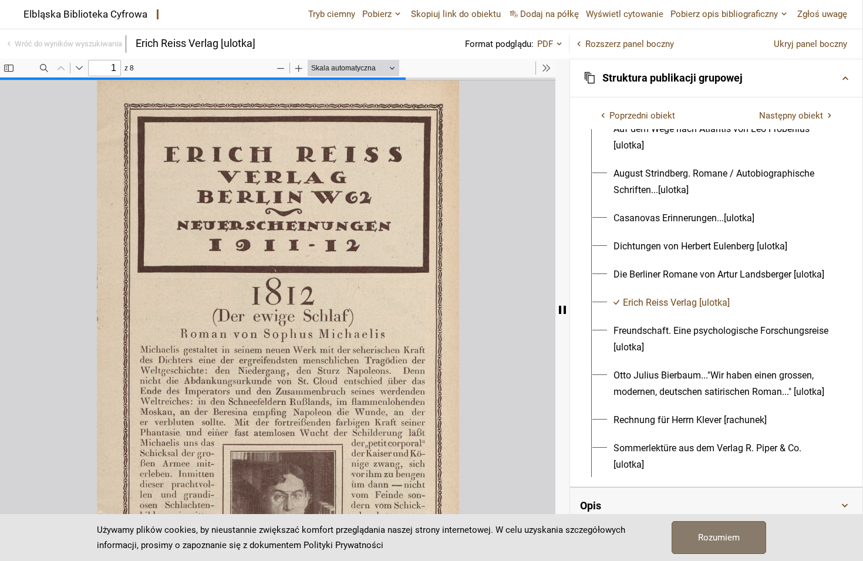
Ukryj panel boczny (810, 44)
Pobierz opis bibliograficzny (724, 14)
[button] (716, 78)
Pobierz (377, 14)
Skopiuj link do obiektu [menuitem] (456, 14)
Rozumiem (719, 537)
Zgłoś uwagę (822, 14)
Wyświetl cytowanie (624, 14)
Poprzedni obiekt (642, 115)
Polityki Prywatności (343, 545)
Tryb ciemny (331, 14)
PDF (545, 44)
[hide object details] (562, 310)
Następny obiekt (791, 115)
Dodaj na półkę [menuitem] (549, 14)
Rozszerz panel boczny (629, 44)
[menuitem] (723, 137)
